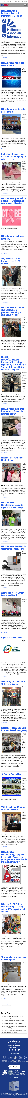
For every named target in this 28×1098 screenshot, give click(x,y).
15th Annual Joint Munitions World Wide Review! (13, 808)
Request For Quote (10, 1)
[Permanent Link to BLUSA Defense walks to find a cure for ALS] (11, 124)
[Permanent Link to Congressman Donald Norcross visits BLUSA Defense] (11, 276)
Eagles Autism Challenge (12, 637)
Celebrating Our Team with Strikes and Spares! (13, 682)
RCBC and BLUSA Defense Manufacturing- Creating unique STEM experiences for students (14, 908)
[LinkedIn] (15, 1049)
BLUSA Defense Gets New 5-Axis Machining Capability (13, 547)
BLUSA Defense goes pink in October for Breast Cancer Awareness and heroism (13, 201)
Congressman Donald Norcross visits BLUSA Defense (10, 261)
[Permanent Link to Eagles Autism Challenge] (11, 650)
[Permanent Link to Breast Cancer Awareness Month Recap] (11, 473)
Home (4, 1)
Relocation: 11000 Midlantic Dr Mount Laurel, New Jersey (14, 729)
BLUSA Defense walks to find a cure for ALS (14, 110)
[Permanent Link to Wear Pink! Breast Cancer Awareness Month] (11, 608)
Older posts (6, 1004)
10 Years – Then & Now (11, 774)
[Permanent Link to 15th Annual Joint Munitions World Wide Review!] (11, 822)
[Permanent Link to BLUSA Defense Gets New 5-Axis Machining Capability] (11, 562)
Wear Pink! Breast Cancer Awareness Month (12, 594)
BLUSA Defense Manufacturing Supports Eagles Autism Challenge (12, 505)
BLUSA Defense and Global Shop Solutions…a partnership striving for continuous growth (12, 311)
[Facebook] (9, 1049)
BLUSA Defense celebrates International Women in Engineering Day (12, 411)
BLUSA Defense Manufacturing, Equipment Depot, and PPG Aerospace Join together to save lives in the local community (14, 856)
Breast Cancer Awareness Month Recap (12, 459)
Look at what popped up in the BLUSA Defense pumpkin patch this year (13, 156)
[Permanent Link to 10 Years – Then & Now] (11, 787)
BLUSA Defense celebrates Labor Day (12, 237)
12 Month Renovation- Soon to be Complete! (13, 958)
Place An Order (17, 1)
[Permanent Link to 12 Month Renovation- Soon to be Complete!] (11, 972)
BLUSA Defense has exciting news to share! (13, 64)
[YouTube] (18, 1049)
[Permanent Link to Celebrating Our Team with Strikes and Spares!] (11, 697)
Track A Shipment (24, 1)
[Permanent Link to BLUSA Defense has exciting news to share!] (11, 78)
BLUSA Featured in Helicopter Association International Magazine (11, 13)
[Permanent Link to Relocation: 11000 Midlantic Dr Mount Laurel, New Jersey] (11, 743)
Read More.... (4, 57)
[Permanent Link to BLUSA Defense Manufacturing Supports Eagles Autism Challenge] (11, 519)
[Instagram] (12, 1049)
